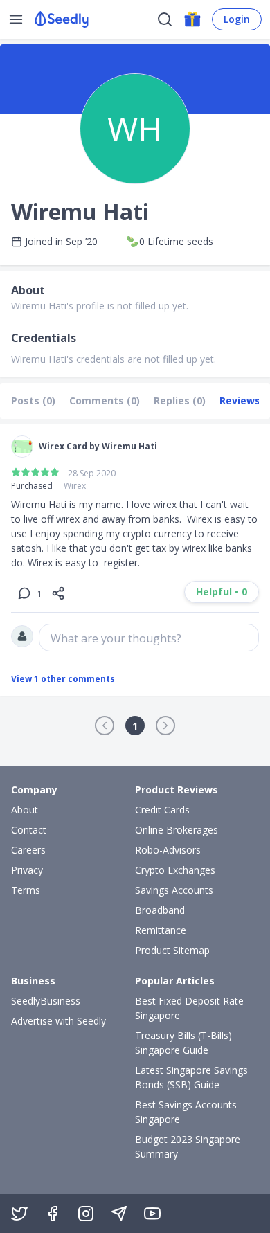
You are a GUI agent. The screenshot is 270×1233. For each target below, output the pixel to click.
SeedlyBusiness (45, 1000)
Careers (28, 849)
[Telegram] (119, 1213)
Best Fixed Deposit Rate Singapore (189, 1008)
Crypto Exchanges (175, 869)
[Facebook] (52, 1213)
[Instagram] (86, 1213)
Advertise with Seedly (58, 1020)
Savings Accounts (174, 890)
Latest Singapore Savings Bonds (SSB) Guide (191, 1077)
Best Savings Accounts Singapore (186, 1112)
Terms (25, 890)
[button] (104, 725)
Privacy (27, 869)
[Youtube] (152, 1213)
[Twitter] (19, 1213)
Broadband (160, 910)
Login (237, 19)
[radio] (16, 472)
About (24, 809)
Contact (28, 829)
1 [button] (135, 725)
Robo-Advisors (168, 849)
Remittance (160, 930)
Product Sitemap (172, 950)
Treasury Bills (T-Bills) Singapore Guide (183, 1042)
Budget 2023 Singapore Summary (187, 1146)
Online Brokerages (176, 829)
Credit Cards (162, 809)
